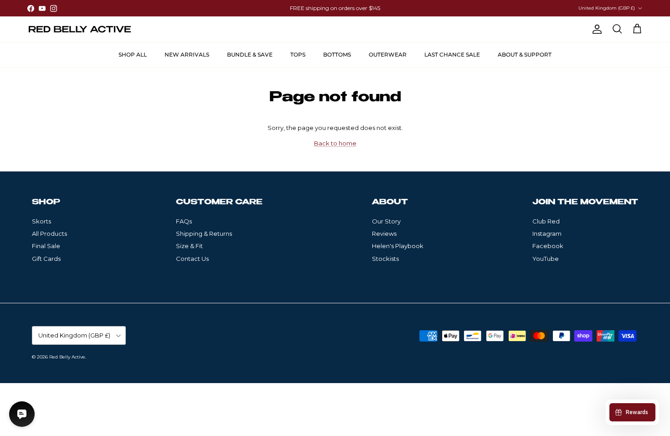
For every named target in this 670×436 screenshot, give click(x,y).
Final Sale (46, 245)
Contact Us (192, 258)
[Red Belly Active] (79, 29)
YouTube (545, 258)
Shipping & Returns (204, 233)
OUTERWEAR (388, 54)
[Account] (595, 29)
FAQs (184, 221)
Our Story (386, 221)
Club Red (546, 221)
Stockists (385, 258)
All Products (49, 233)
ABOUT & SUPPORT (524, 54)
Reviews (384, 233)
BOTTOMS (337, 54)
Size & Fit (189, 245)
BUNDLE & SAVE (250, 54)
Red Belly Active (67, 357)
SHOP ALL (133, 54)
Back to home (335, 143)
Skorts (41, 221)
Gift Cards (46, 258)
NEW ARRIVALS (187, 54)
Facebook (547, 245)
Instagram (547, 233)
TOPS (297, 54)
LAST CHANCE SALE (452, 54)
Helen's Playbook (397, 245)
